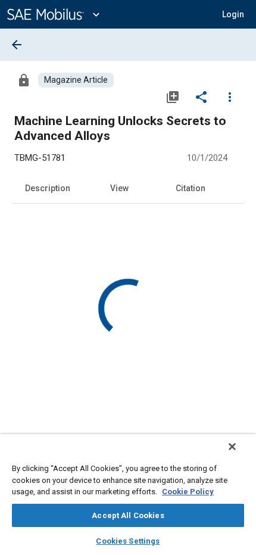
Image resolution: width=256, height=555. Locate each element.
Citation (190, 188)
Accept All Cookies (128, 515)
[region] (128, 494)
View (119, 188)
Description (47, 188)
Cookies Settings (128, 541)
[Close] (232, 446)
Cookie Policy (188, 491)
